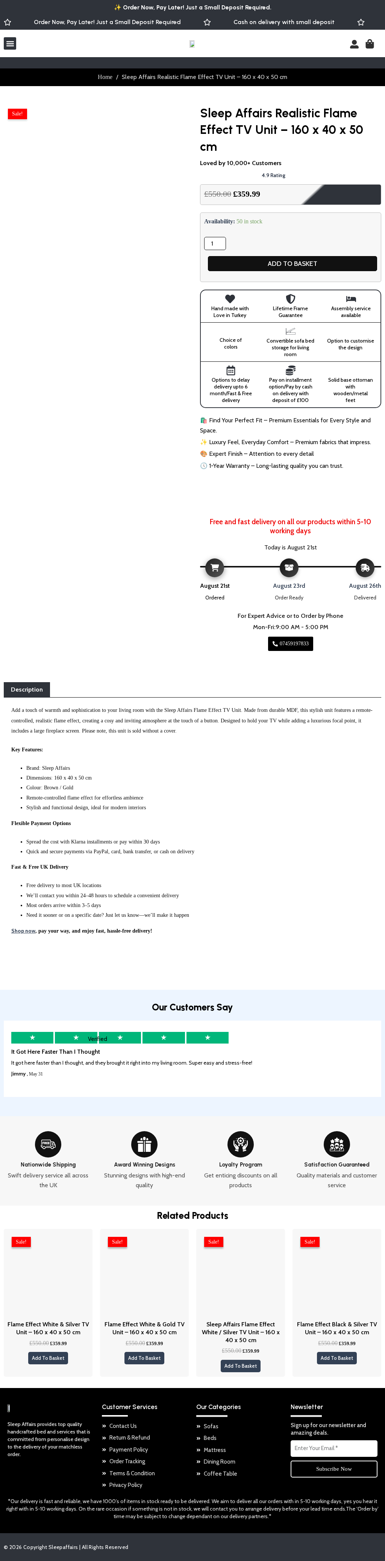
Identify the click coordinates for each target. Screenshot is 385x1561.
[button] (10, 43)
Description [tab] (27, 689)
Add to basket (292, 263)
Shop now (23, 930)
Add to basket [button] (48, 1358)
